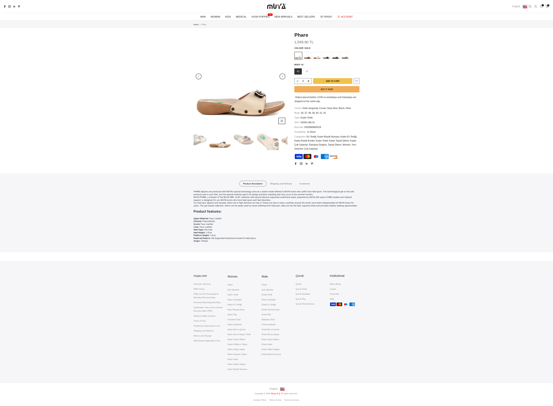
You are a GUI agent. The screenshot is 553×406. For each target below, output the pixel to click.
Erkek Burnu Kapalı (270, 334)
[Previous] (198, 76)
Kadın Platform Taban (237, 344)
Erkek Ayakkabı (269, 324)
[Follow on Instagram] (9, 6)
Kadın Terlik (307, 117)
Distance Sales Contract (204, 316)
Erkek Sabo (267, 344)
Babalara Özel (268, 319)
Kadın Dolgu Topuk (236, 349)
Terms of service (291, 400)
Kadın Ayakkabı (235, 324)
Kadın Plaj (232, 314)
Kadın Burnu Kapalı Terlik (239, 334)
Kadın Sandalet (235, 299)
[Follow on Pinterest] (19, 6)
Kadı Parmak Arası (236, 309)
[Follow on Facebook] (4, 6)
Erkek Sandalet (268, 299)
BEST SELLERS (306, 16)
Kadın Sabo (233, 359)
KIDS (228, 16)
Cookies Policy (259, 400)
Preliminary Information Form (207, 326)
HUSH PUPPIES (262, 16)
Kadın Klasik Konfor (304, 140)
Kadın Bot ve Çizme (237, 329)
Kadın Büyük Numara (328, 136)
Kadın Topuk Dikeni (339, 140)
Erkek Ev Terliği (269, 304)
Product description (253, 183)
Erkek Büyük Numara (271, 354)
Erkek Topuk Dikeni (270, 339)
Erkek (264, 285)
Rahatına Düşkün (318, 144)
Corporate (334, 294)
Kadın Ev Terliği (348, 136)
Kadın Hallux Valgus (237, 364)
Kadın (230, 285)
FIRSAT (328, 16)
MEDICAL (241, 16)
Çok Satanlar (311, 149)
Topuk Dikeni (334, 144)
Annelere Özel (234, 319)
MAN (203, 16)
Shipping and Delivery (281, 183)
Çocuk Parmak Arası (305, 304)
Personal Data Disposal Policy (207, 302)
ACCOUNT (347, 16)
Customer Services (202, 284)
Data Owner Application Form (207, 341)
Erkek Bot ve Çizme (271, 329)
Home (196, 24)
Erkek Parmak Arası (271, 309)
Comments (304, 183)
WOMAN (215, 16)
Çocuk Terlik (301, 289)
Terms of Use (200, 321)
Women (346, 144)
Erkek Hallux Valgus (271, 349)
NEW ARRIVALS (283, 16)
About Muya (335, 284)
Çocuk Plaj (300, 299)
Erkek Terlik (267, 294)
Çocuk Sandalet (303, 294)
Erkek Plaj (266, 314)
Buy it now (327, 89)
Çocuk (298, 284)
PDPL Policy (199, 289)
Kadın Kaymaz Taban (237, 354)
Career (333, 289)
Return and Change (203, 336)
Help (332, 299)
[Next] (282, 76)
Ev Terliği (311, 136)
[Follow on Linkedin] (14, 6)
